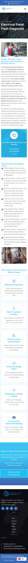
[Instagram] (16, 508)
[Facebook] (7, 508)
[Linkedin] (11, 508)
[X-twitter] (3, 508)
